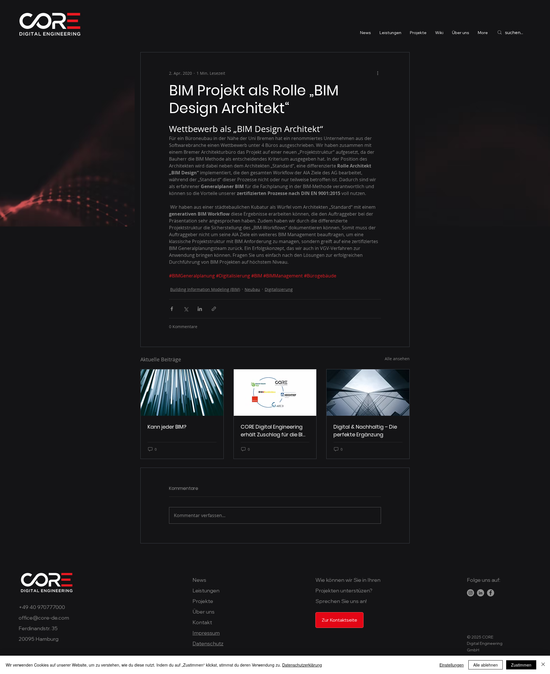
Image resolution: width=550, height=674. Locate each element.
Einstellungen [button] (451, 665)
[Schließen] (543, 664)
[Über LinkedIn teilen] (200, 309)
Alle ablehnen (485, 665)
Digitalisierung (279, 289)
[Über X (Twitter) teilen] (185, 309)
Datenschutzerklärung (302, 665)
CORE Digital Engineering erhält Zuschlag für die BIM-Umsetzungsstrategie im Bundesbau (275, 430)
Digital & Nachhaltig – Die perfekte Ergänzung (365, 430)
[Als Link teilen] (214, 309)
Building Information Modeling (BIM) (205, 289)
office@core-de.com (44, 617)
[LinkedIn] (480, 592)
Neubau (252, 289)
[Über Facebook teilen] (171, 309)
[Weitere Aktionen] (377, 73)
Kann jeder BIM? (167, 426)
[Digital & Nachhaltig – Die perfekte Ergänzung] (368, 392)
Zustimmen (521, 665)
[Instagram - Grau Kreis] (470, 592)
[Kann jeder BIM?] (182, 392)
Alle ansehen (397, 358)
